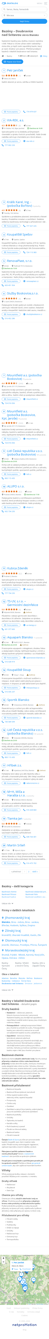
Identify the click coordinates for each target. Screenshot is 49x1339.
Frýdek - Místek (17, 954)
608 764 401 (31, 837)
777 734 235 (10, 593)
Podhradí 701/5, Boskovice (23, 266)
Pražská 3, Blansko (10, 576)
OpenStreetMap (40, 1304)
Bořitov (30, 978)
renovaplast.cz (32, 281)
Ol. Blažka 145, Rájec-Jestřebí (14, 128)
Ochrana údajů (33, 1312)
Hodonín (14, 925)
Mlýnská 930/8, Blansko (12, 612)
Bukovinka (6, 981)
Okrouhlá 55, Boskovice (12, 827)
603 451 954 (10, 285)
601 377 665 (10, 629)
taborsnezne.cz (32, 783)
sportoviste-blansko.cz (35, 657)
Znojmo (31, 925)
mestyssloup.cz (32, 688)
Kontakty (20, 1312)
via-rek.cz (30, 141)
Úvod (9, 1308)
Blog (24, 1329)
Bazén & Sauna (13, 1140)
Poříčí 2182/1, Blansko (21, 642)
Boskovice (38, 978)
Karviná (29, 954)
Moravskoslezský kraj (20, 950)
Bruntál (5, 954)
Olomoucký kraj (16, 940)
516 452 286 (10, 318)
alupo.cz (29, 507)
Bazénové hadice (9, 897)
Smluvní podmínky (21, 1308)
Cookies (24, 1315)
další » (35, 871)
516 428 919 (10, 661)
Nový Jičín (39, 954)
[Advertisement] (24, 97)
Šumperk (42, 944)
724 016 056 (10, 403)
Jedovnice (38, 983)
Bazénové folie (32, 894)
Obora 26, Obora (10, 79)
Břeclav (5, 925)
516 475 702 (31, 863)
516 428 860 (31, 810)
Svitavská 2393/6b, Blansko (23, 738)
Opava (5, 957)
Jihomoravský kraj (17, 918)
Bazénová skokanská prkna (37, 891)
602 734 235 (10, 511)
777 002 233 (10, 145)
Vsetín (33, 935)
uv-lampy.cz (31, 625)
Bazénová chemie (9, 891)
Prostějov (24, 944)
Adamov (5, 978)
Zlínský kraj (13, 931)
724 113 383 (31, 252)
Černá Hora (26, 981)
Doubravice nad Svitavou (12, 983)
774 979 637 (31, 111)
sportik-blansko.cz (34, 718)
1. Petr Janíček (18, 1262)
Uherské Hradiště (20, 935)
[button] (21, 1275)
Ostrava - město (17, 957)
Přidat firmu (37, 1308)
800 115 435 (10, 478)
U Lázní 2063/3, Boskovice (13, 302)
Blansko (6, 922)
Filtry (45, 56)
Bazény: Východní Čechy (6, 966)
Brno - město (17, 922)
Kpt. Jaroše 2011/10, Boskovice (14, 386)
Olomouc (14, 944)
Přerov (33, 944)
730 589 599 (10, 722)
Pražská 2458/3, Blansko (12, 495)
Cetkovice (16, 981)
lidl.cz (28, 474)
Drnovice (28, 983)
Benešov (13, 978)
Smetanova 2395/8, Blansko (23, 705)
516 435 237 (10, 692)
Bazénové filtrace (9, 894)
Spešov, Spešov (19, 240)
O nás (11, 1312)
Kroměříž (6, 935)
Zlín (39, 935)
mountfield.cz (32, 399)
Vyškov (23, 925)
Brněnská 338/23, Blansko (23, 800)
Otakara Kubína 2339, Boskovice (25, 459)
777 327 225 (31, 226)
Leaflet (29, 1304)
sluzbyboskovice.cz (34, 314)
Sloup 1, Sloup (19, 675)
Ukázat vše (6, 903)
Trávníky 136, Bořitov (11, 213)
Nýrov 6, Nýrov (20, 850)
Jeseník (5, 944)
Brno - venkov (32, 922)
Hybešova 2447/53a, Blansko (24, 770)
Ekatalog (12, 3)
